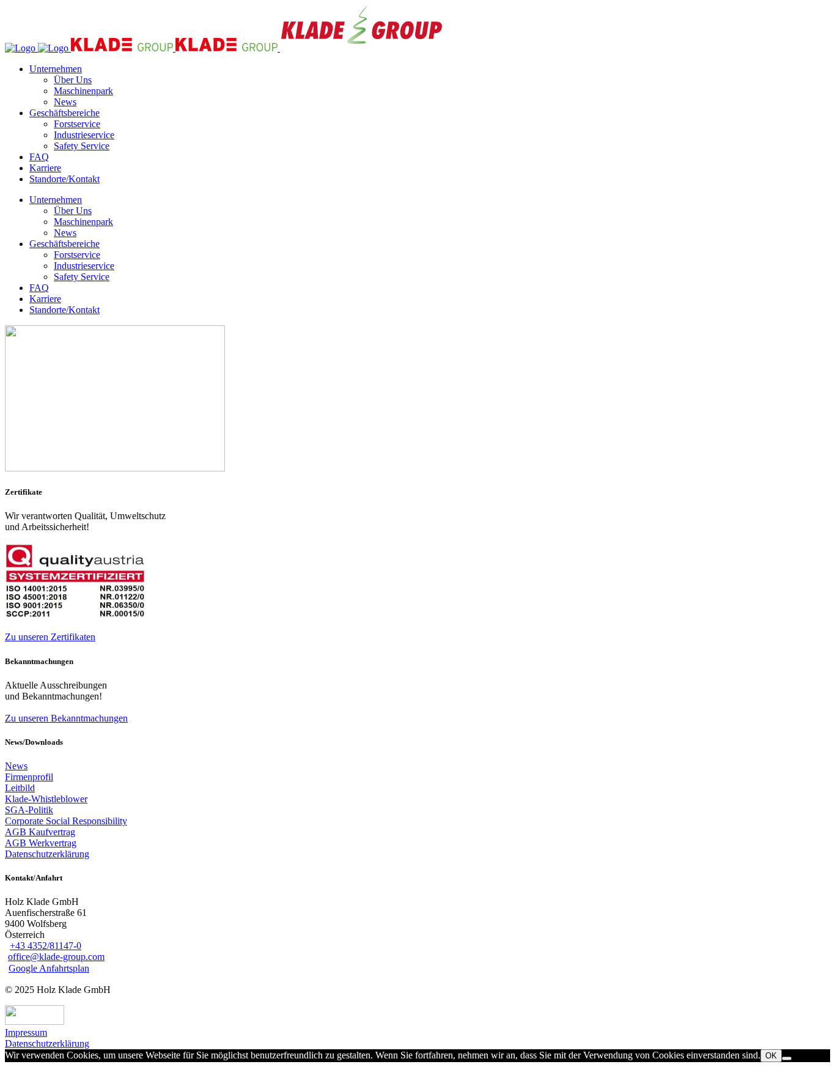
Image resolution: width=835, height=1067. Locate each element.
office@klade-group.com (56, 956)
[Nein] (787, 1058)
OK (771, 1055)
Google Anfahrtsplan (49, 968)
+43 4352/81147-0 (45, 945)
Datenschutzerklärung (47, 1043)
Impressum (26, 1032)
